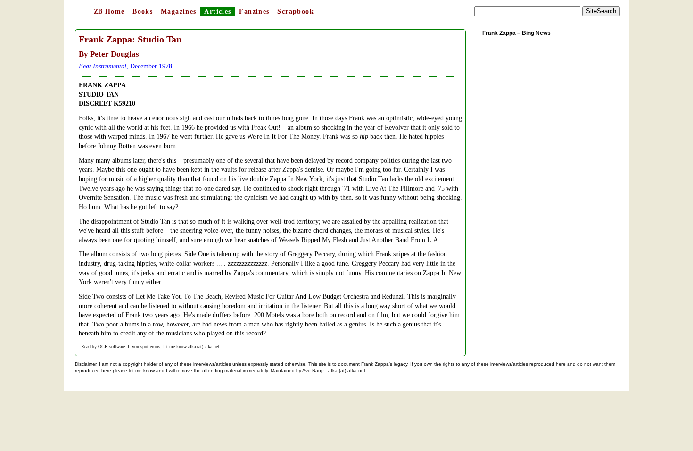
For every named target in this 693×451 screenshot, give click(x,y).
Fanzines (254, 11)
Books (142, 11)
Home (109, 11)
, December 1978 (125, 66)
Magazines (179, 11)
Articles (217, 11)
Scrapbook (295, 11)
